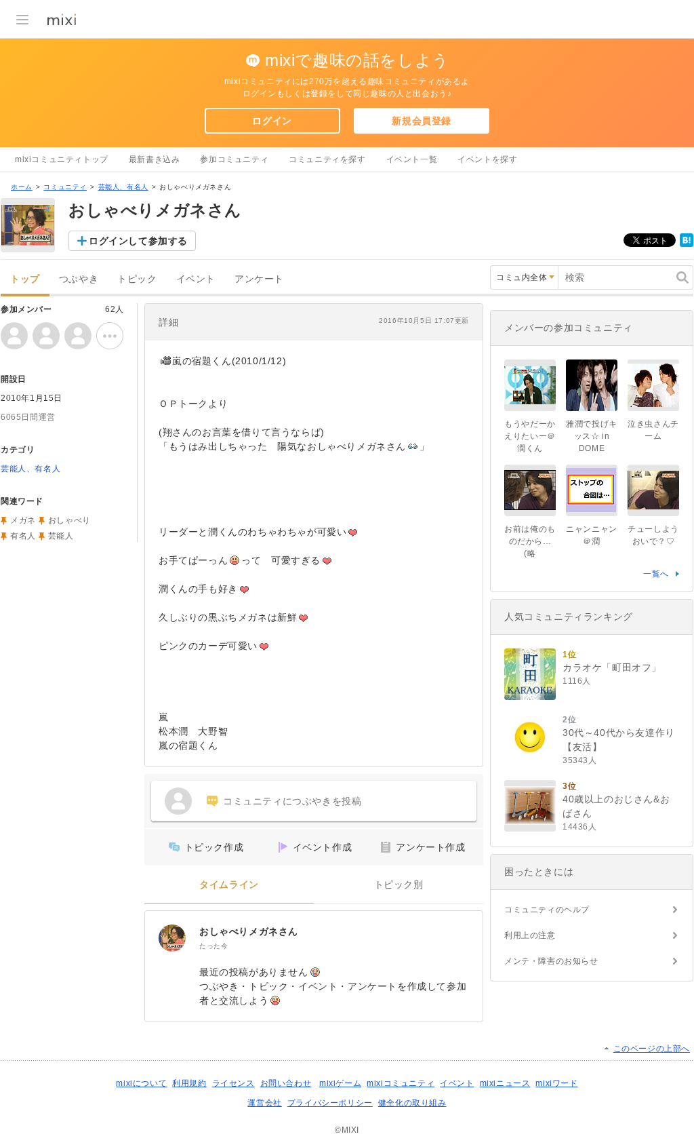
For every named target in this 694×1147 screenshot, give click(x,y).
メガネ (23, 520)
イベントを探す (487, 159)
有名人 (23, 536)
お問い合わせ (286, 1083)
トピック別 (399, 885)
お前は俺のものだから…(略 (530, 541)
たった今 (213, 946)
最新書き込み (154, 159)
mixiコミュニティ (400, 1083)
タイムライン (229, 885)
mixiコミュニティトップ (61, 159)
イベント (196, 279)
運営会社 (264, 1103)
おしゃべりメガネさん (248, 931)
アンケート (259, 279)
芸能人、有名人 (123, 187)
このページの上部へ (651, 1048)
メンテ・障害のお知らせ (551, 961)
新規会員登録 (421, 120)
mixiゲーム (340, 1083)
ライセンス (233, 1083)
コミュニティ (65, 187)
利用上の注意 (530, 935)
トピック (137, 279)
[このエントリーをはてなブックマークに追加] (686, 244)
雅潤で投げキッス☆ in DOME (591, 436)
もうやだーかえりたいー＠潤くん (530, 436)
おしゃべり (69, 520)
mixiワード (556, 1083)
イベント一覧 (412, 159)
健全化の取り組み (412, 1103)
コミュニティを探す (327, 159)
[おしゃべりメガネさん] (172, 938)
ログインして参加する (138, 240)
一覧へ (656, 574)
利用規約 (189, 1083)
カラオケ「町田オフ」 (612, 667)
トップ (25, 279)
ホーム (22, 187)
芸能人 (61, 536)
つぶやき (78, 279)
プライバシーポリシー (330, 1103)
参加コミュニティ (234, 159)
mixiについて (141, 1083)
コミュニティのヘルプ (547, 909)
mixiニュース (505, 1083)
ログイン (271, 120)
